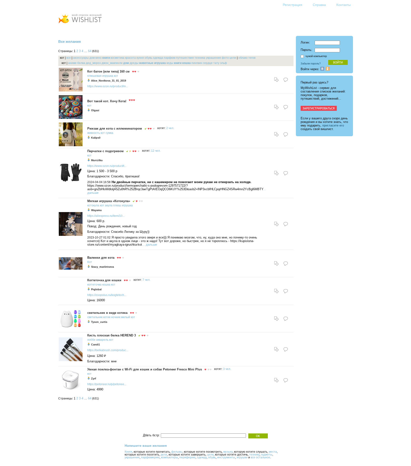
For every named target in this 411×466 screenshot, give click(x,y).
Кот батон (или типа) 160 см (108, 71)
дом (92, 57)
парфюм (169, 57)
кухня (140, 57)
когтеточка (94, 284)
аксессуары (81, 57)
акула (109, 205)
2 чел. (170, 128)
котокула (93, 205)
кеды (169, 63)
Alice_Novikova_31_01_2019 (108, 80)
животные (146, 63)
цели (233, 57)
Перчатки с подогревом (105, 151)
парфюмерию (150, 457)
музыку (228, 451)
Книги (128, 451)
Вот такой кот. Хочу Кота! (106, 101)
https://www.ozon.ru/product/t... (106, 166)
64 (89, 51)
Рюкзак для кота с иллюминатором (114, 128)
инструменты (226, 457)
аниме (72, 63)
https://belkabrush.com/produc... (107, 350)
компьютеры (169, 457)
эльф (223, 63)
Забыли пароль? (311, 63)
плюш (117, 205)
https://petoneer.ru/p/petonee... (106, 384)
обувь (148, 57)
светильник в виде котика (107, 313)
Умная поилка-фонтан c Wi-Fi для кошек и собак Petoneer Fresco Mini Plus (144, 369)
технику (254, 454)
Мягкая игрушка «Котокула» (108, 201)
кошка (186, 63)
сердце (208, 63)
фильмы (176, 451)
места (273, 451)
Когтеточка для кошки (104, 280)
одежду (202, 457)
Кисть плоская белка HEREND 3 (111, 335)
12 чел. (156, 150)
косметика (117, 57)
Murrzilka (97, 160)
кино (98, 57)
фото (225, 57)
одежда (158, 57)
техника (200, 57)
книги (106, 57)
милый (125, 317)
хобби (91, 339)
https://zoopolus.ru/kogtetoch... (106, 295)
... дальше (149, 244)
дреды (134, 63)
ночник (115, 317)
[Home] (80, 24)
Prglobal (96, 289)
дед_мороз (93, 63)
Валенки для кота (100, 257)
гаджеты (266, 454)
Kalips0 (95, 137)
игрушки (242, 457)
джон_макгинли (112, 63)
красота (130, 57)
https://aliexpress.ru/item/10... (106, 215)
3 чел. (227, 369)
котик (106, 317)
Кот (89, 262)
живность (93, 132)
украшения (213, 57)
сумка (109, 132)
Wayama (96, 210)
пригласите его (333, 125)
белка (81, 63)
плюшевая (94, 75)
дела (164, 454)
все (68, 57)
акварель (102, 339)
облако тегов (246, 57)
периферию (187, 457)
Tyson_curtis (99, 321)
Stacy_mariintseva (102, 266)
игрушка (160, 63)
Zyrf (93, 378)
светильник (95, 317)
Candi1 (95, 344)
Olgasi (95, 110)
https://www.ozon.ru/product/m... (107, 86)
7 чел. (146, 279)
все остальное (260, 457)
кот (116, 75)
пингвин (196, 63)
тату (216, 63)
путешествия (185, 57)
